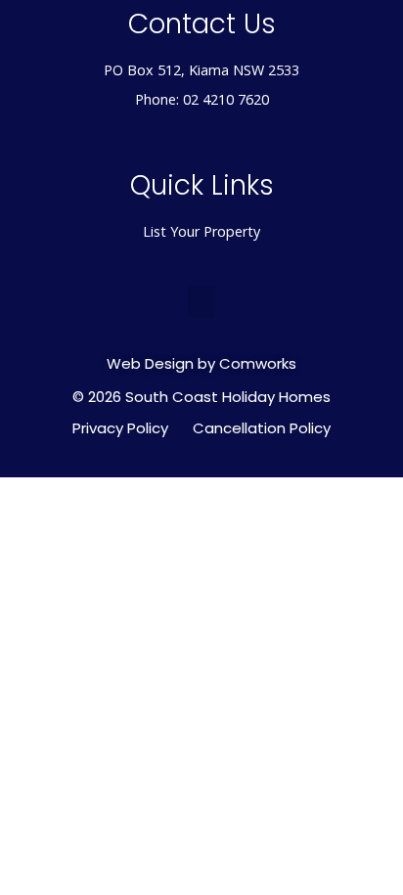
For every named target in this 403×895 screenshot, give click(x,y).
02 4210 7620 (226, 99)
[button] (201, 302)
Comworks (257, 363)
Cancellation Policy (262, 428)
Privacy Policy (120, 428)
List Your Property (201, 231)
